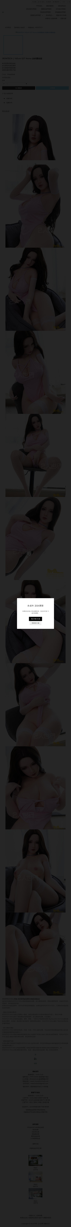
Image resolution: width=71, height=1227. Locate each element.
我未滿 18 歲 (35, 623)
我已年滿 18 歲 (35, 619)
